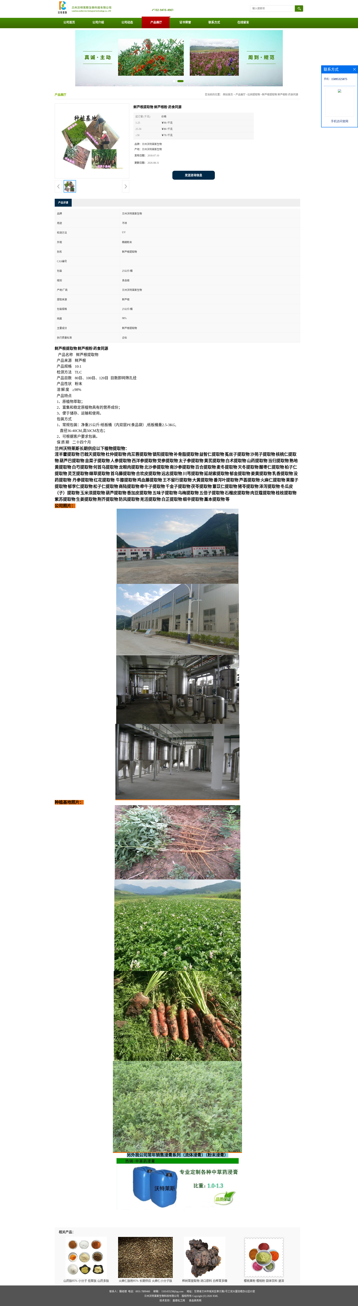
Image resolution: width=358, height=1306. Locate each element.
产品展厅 (156, 22)
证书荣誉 (185, 22)
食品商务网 (195, 1300)
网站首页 (228, 94)
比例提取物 (254, 94)
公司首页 (69, 22)
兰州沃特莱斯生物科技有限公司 (161, 1296)
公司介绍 (98, 22)
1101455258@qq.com (172, 1291)
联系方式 (214, 22)
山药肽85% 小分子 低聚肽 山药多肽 (86, 1280)
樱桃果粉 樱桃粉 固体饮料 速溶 (264, 1280)
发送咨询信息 (193, 175)
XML (215, 1296)
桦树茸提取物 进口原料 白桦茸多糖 (204, 1280)
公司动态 (127, 22)
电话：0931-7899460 (139, 1291)
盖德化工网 (179, 1300)
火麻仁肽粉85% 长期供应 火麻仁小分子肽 (145, 1280)
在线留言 (243, 22)
